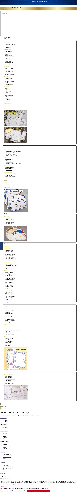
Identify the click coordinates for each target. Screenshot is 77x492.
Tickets (7, 100)
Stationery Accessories (10, 74)
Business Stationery (7, 49)
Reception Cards (9, 95)
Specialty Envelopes (10, 222)
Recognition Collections (8, 172)
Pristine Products (9, 62)
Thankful (5, 324)
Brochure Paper (9, 51)
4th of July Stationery (10, 319)
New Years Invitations (10, 257)
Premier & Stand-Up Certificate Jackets (13, 163)
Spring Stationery (9, 332)
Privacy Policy (22, 491)
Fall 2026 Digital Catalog (7, 454)
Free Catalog (5, 420)
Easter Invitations (9, 250)
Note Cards (8, 89)
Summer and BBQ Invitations (11, 265)
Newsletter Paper (9, 52)
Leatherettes (8, 160)
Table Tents (8, 99)
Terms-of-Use (15, 491)
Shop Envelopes (6, 216)
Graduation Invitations (10, 276)
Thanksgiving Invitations (11, 254)
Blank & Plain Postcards (10, 379)
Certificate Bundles (7, 183)
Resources (2, 452)
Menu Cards (8, 88)
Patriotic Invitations (9, 251)
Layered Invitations (10, 299)
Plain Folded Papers (10, 383)
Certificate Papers (7, 149)
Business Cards (9, 55)
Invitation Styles (6, 288)
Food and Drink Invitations (11, 281)
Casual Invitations (9, 290)
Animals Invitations (10, 286)
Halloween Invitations (10, 253)
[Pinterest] (7, 479)
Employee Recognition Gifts (8, 187)
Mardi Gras (8, 344)
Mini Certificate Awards (10, 154)
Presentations (6, 66)
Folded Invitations (9, 297)
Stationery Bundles (7, 64)
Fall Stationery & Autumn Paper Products (14, 330)
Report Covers (9, 70)
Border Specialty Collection (11, 173)
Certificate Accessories (8, 165)
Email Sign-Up (3, 486)
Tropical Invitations (10, 285)
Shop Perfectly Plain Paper (8, 374)
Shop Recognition (7, 147)
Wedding (8, 345)
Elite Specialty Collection (10, 176)
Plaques (5, 180)
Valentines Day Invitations (11, 258)
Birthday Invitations (10, 279)
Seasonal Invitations (7, 262)
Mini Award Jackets (9, 162)
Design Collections (7, 103)
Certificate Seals (9, 170)
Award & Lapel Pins (7, 185)
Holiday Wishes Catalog (7, 457)
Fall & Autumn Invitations (11, 267)
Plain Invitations (9, 377)
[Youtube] (1, 479)
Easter (7, 317)
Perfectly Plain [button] (6, 371)
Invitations (5, 108)
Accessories (6, 76)
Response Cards (9, 96)
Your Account (3, 418)
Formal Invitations (9, 272)
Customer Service (4, 431)
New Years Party (9, 313)
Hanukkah (8, 312)
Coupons (4, 459)
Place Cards (8, 91)
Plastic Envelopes (9, 71)
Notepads (8, 58)
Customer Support (22, 415)
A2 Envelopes (9, 218)
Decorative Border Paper (11, 44)
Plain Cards (8, 380)
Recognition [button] (6, 145)
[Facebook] (5, 479)
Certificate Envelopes (10, 167)
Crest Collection (9, 175)
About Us (2, 491)
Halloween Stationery (10, 320)
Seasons (5, 327)
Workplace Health (9, 84)
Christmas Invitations (10, 255)
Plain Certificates (9, 381)
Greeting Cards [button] (6, 302)
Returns (4, 436)
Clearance (4, 458)
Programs (8, 92)
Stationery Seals (9, 80)
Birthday (8, 339)
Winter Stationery (9, 331)
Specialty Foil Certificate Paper (12, 152)
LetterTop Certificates (10, 57)
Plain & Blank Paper (10, 45)
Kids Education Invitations (11, 282)
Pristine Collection (9, 178)
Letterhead (8, 54)
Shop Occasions (6, 306)
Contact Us (5, 433)
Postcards (8, 59)
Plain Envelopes (9, 376)
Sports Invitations (9, 283)
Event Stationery (6, 86)
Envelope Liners (9, 223)
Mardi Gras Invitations (10, 260)
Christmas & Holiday (10, 310)
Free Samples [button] (7, 37)
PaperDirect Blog (4, 9)
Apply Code (38, 4)
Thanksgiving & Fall (10, 322)
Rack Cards (8, 94)
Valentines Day (9, 315)
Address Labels (9, 78)
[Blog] (3, 479)
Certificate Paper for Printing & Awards (13, 151)
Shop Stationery (6, 42)
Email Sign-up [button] (7, 38)
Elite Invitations (9, 292)
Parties (5, 336)
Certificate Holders (7, 157)
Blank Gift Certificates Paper (11, 155)
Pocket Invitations (9, 295)
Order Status (5, 421)
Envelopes (8, 47)
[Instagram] (9, 479)
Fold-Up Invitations (9, 293)
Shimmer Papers (7, 106)
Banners (8, 72)
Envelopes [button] (5, 213)
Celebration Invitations (10, 278)
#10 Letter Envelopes (10, 219)
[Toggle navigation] (0, 35)
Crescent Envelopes (10, 220)
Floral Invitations (9, 264)
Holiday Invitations (7, 248)
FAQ (3, 438)
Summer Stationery (10, 334)
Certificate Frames (9, 168)
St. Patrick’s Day (9, 316)
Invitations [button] (6, 243)
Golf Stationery (9, 341)
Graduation (8, 342)
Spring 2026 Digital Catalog (7, 455)
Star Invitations (9, 275)
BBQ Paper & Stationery (11, 338)
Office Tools (8, 82)
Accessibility (8, 491)
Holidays (5, 308)
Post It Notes (8, 61)
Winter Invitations (9, 268)
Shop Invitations (6, 246)
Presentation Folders (10, 68)
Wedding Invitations (10, 274)
